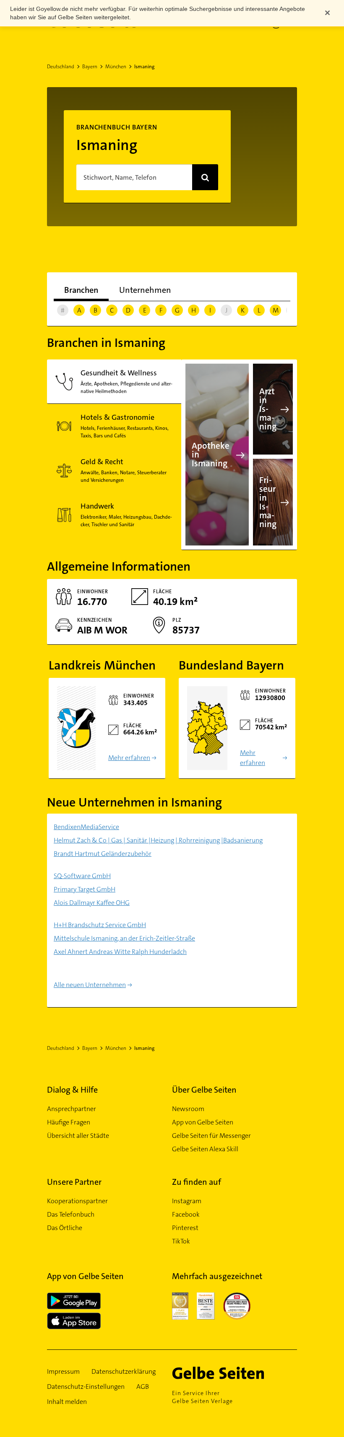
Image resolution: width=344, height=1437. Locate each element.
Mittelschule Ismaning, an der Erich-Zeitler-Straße (124, 938)
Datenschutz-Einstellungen (86, 1386)
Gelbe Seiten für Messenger (211, 1135)
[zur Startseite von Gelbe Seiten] (230, 1373)
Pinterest (185, 1227)
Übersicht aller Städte (78, 1135)
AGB (142, 1386)
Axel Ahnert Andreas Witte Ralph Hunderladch (120, 951)
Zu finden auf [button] (196, 1182)
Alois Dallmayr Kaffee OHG (92, 902)
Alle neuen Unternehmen (90, 984)
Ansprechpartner (71, 1108)
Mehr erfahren (129, 757)
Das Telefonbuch (70, 1214)
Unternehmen (145, 289)
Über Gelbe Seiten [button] (204, 1090)
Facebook (186, 1214)
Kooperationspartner (77, 1201)
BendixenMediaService (86, 826)
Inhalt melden (67, 1401)
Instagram (186, 1201)
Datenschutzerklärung (123, 1371)
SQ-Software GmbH (82, 875)
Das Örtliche (64, 1227)
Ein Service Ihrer (202, 1397)
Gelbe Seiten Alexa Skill (205, 1149)
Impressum (63, 1371)
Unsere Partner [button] (74, 1182)
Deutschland (60, 66)
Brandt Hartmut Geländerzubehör (102, 853)
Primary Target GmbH (84, 889)
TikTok (181, 1241)
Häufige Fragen (68, 1122)
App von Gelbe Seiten (202, 1122)
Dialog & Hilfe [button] (72, 1090)
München (115, 66)
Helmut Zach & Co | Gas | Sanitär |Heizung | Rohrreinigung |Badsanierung (158, 840)
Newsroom (188, 1108)
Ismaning (144, 66)
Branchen (81, 289)
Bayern (89, 66)
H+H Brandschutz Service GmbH (100, 924)
